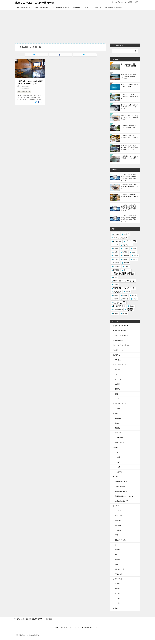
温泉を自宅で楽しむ (119, 403)
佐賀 (118, 467)
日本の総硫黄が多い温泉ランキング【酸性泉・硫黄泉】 (129, 65)
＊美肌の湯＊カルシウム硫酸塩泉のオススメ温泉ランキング (30, 82)
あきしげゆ (116, 234)
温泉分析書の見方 (61, 627)
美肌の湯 (118, 520)
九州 (116, 452)
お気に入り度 (117, 579)
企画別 (115, 476)
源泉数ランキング (124, 288)
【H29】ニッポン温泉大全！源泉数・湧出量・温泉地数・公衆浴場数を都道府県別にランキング (129, 177)
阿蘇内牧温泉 (119, 306)
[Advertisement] (77, 25)
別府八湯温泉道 (120, 486)
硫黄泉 (117, 423)
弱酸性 (117, 559)
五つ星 (117, 584)
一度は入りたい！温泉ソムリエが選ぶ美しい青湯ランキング (129, 96)
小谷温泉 (136, 255)
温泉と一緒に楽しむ (119, 364)
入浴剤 (134, 248)
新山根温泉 (116, 262)
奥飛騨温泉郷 (125, 255)
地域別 (115, 447)
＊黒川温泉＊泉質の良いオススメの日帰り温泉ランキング (129, 126)
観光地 (117, 389)
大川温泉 (115, 255)
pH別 (115, 545)
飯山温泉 (115, 313)
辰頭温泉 (115, 299)
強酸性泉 (135, 259)
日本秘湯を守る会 (121, 491)
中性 (116, 564)
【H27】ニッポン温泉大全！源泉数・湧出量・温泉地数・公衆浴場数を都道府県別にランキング (129, 218)
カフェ (117, 374)
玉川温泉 (117, 292)
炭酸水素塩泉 (119, 442)
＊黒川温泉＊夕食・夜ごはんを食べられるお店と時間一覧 (129, 136)
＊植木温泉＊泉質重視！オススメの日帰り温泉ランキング (129, 195)
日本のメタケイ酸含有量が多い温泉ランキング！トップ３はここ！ (129, 106)
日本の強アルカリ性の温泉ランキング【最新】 (129, 85)
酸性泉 (117, 428)
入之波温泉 (125, 248)
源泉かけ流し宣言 (121, 481)
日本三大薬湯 (116, 266)
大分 (118, 462)
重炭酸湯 (135, 299)
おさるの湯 (126, 234)
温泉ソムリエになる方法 (93, 7)
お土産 (117, 384)
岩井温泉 (115, 259)
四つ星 (117, 589)
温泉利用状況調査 (123, 273)
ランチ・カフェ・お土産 (113, 7)
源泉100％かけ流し (119, 340)
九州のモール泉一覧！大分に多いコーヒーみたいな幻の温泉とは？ (129, 117)
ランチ (127, 244)
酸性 (116, 554)
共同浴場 (118, 530)
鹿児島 (119, 472)
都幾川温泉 (125, 299)
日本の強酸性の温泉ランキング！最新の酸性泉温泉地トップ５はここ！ (129, 76)
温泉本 (115, 277)
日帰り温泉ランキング (23, 7)
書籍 (116, 394)
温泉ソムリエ (127, 270)
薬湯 (116, 535)
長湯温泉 (119, 302)
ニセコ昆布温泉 (117, 241)
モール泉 (115, 244)
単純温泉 (118, 433)
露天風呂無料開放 (118, 309)
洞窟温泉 (118, 525)
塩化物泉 (118, 418)
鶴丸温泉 (124, 313)
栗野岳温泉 (116, 270)
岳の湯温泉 (125, 259)
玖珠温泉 (115, 295)
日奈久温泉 (126, 262)
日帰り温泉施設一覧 (42, 7)
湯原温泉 (115, 284)
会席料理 (115, 248)
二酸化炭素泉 (119, 438)
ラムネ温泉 (119, 515)
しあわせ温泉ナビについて (91, 627)
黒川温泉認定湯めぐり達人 (124, 496)
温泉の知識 (117, 360)
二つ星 (117, 598)
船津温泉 (124, 295)
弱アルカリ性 (119, 569)
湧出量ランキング (124, 280)
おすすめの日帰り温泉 (120, 335)
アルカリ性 (119, 574)
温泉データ (77, 7)
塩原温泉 (124, 252)
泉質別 (115, 413)
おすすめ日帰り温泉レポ (61, 7)
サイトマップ (74, 627)
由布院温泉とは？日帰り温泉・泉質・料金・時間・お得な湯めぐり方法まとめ (129, 147)
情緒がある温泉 (120, 540)
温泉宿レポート (118, 350)
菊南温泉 (133, 295)
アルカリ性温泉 (120, 237)
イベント (118, 399)
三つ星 (117, 593)
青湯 (130, 309)
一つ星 (117, 603)
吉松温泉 (115, 252)
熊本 (118, 457)
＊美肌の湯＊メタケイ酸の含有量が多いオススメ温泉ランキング (129, 158)
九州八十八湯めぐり (122, 501)
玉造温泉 (128, 291)
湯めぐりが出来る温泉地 (121, 345)
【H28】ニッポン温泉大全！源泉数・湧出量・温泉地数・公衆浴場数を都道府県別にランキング (129, 208)
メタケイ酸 (131, 241)
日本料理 (127, 266)
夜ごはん (133, 252)
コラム (115, 608)
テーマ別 (116, 506)
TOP (29, 619)
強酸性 (117, 550)
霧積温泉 (132, 306)
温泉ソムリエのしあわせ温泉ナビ (34, 2)
